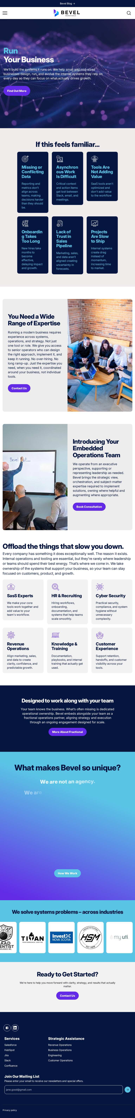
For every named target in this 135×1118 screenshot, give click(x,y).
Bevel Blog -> (67, 3)
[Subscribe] (128, 1090)
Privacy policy (10, 1110)
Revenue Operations (60, 1044)
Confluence (10, 1065)
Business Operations (60, 1049)
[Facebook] (7, 1027)
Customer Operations (60, 1060)
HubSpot (9, 1049)
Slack (7, 1060)
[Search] (128, 13)
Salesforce (10, 1044)
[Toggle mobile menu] (27, 13)
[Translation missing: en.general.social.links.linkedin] (15, 1027)
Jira (6, 1055)
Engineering (55, 1055)
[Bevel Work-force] (67, 13)
